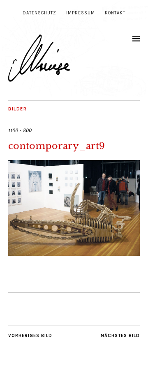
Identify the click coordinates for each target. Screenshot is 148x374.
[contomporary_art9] (74, 253)
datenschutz (39, 13)
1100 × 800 (20, 130)
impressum (80, 13)
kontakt (115, 13)
